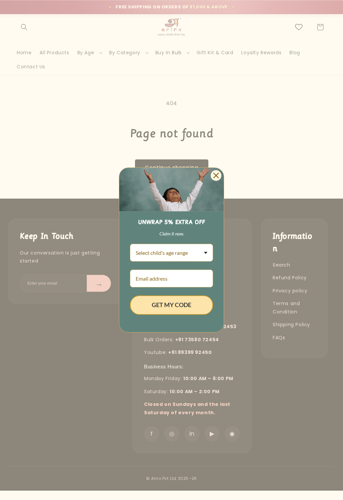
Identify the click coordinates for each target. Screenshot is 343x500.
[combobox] (171, 253)
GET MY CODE (171, 304)
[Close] (216, 175)
